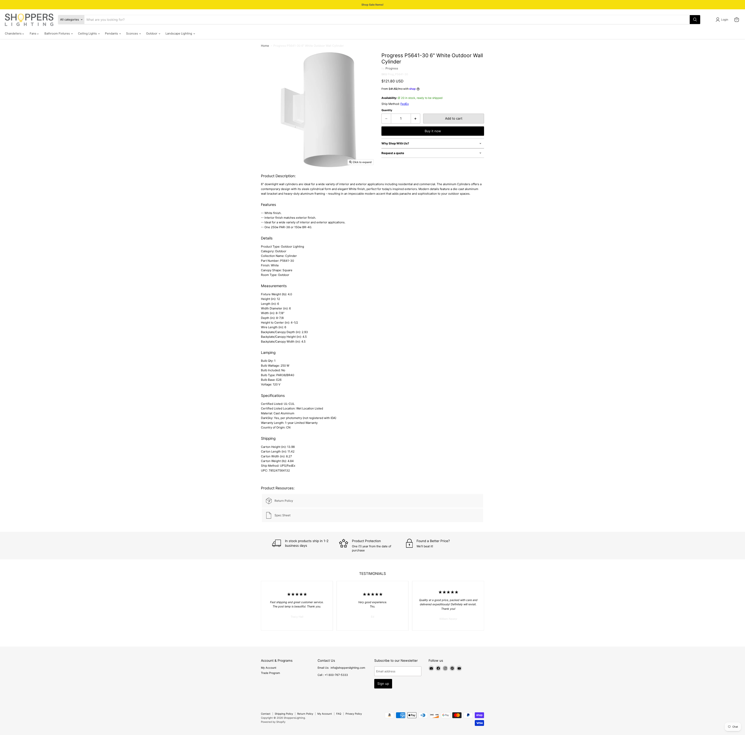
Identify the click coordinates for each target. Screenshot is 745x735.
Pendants (112, 33)
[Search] (695, 19)
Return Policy (305, 713)
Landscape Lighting (179, 33)
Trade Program (270, 673)
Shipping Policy (284, 713)
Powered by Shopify (273, 721)
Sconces (132, 33)
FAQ (338, 713)
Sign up (383, 684)
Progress (391, 68)
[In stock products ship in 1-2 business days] (305, 545)
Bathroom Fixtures (57, 33)
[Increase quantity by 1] (415, 119)
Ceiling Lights (88, 33)
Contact (265, 713)
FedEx (404, 104)
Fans (33, 33)
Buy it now (433, 131)
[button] (722, 19)
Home (265, 45)
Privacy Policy (354, 713)
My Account (268, 667)
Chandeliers (13, 33)
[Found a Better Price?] (439, 545)
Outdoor (152, 33)
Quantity (386, 110)
